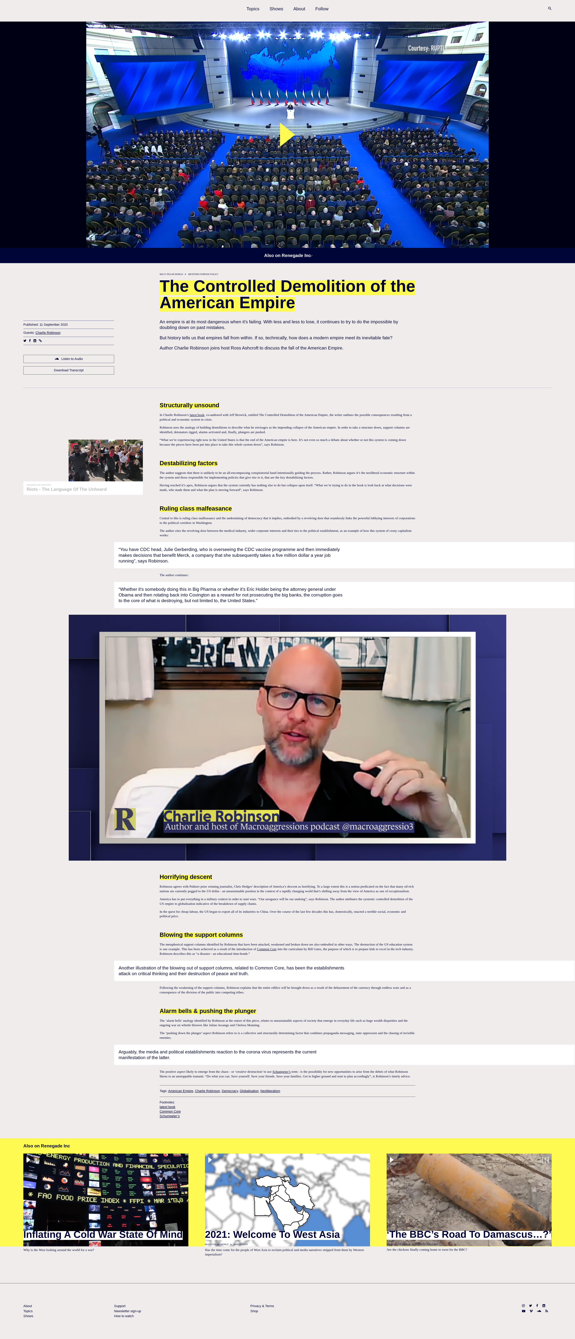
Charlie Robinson (47, 333)
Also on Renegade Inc (287, 255)
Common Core (267, 949)
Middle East (241, 1244)
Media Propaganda (426, 1244)
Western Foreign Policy (203, 274)
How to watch (124, 1316)
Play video (287, 135)
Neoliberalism (270, 1091)
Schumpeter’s (282, 1071)
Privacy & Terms (262, 1306)
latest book (197, 415)
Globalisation (249, 1091)
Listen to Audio (71, 359)
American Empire (180, 1091)
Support (119, 1306)
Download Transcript (69, 370)
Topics (252, 8)
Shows (276, 8)
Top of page (567, 1331)
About (299, 8)
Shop (254, 1311)
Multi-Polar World (171, 274)
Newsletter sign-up (127, 1311)
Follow (322, 8)
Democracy (230, 1091)
